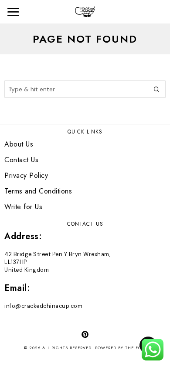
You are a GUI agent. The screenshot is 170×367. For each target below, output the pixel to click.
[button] (157, 89)
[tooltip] (85, 334)
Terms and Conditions (38, 191)
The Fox (134, 347)
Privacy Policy (26, 175)
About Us (18, 144)
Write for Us (23, 207)
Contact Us (21, 160)
